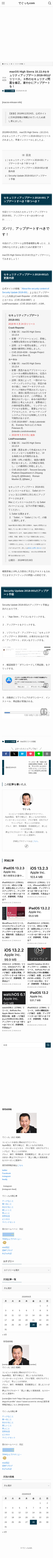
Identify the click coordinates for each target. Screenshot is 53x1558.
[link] (26, 846)
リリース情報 (9, 91)
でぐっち (26, 809)
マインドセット (8, 1222)
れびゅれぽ (7, 1253)
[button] (6, 754)
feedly (4, 1179)
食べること (7, 1204)
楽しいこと (7, 1210)
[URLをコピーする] (47, 754)
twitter (4, 1170)
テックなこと (8, 1201)
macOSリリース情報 (28, 742)
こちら (35, 841)
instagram (6, 1176)
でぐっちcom (26, 3)
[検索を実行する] (48, 1045)
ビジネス (6, 1219)
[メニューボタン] (3, 3)
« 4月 (4, 1335)
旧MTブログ (7, 1250)
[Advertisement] (26, 34)
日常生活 (6, 1216)
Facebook (6, 1173)
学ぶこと (6, 1213)
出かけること (8, 1207)
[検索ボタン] (49, 3)
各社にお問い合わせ (34, 548)
